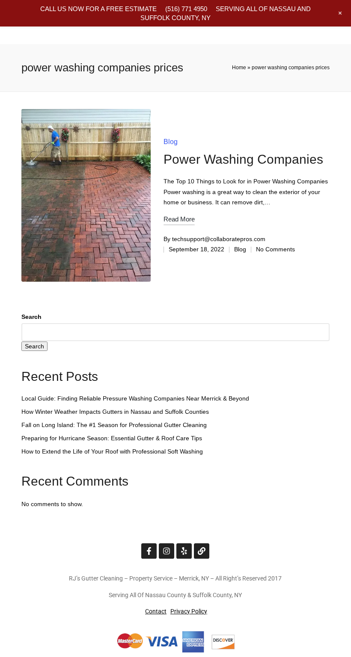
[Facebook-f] (149, 551)
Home (239, 68)
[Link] (201, 551)
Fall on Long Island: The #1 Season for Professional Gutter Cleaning (114, 424)
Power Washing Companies (243, 159)
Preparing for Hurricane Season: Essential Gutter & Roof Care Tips (111, 438)
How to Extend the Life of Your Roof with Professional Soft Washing (112, 451)
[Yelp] (184, 551)
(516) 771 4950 (186, 8)
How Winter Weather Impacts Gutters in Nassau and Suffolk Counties (115, 411)
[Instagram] (166, 551)
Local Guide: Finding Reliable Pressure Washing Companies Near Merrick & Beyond (135, 398)
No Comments (275, 249)
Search (31, 316)
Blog (171, 141)
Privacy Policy (188, 611)
